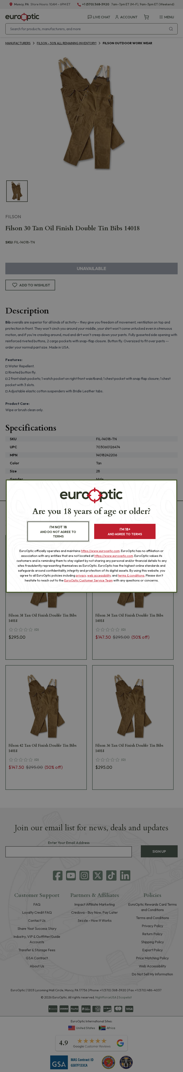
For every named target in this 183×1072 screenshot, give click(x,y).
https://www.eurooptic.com (100, 551)
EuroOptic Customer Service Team (88, 580)
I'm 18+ (125, 531)
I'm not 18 (58, 531)
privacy (81, 575)
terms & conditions (131, 575)
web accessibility (99, 575)
